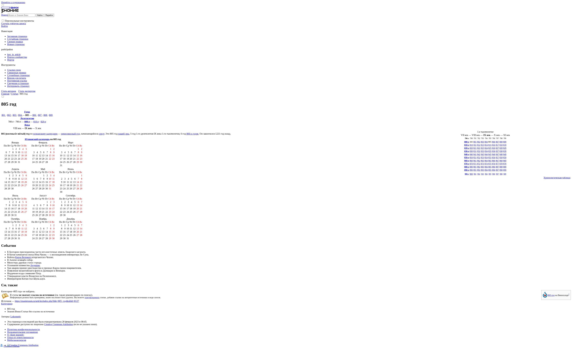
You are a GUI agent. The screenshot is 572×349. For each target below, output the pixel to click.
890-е (466, 170)
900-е (467, 174)
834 (486, 151)
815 (489, 145)
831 (475, 151)
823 (482, 148)
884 (486, 167)
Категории (6, 304)
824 (486, 148)
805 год (551, 295)
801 (4, 115)
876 (493, 164)
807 (40, 115)
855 (489, 157)
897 (497, 170)
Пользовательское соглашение (22, 332)
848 (501, 154)
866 (493, 160)
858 (501, 157)
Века (27, 125)
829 (504, 148)
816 (493, 145)
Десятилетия (27, 118)
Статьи (14, 94)
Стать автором (8, 91)
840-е (466, 154)
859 (504, 157)
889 (504, 167)
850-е (466, 157)
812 (478, 145)
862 (478, 160)
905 (490, 174)
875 (489, 164)
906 (493, 174)
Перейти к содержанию (13, 2)
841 (475, 154)
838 (501, 151)
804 (20, 115)
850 (471, 157)
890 (471, 170)
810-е (36, 121)
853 (482, 157)
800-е (27, 121)
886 (493, 167)
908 (501, 174)
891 (475, 170)
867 (497, 160)
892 (478, 170)
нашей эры (123, 133)
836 (493, 151)
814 (486, 145)
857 (497, 157)
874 (486, 164)
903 (482, 174)
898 (501, 170)
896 (493, 170)
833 (482, 151)
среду (101, 133)
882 (478, 167)
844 (486, 154)
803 (15, 115)
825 (489, 148)
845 (489, 154)
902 (478, 174)
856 (493, 157)
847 (497, 154)
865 (489, 160)
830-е (466, 151)
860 (471, 160)
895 (489, 170)
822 (478, 148)
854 (486, 157)
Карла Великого (23, 257)
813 (482, 145)
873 (482, 164)
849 (504, 154)
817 (497, 145)
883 (482, 167)
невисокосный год (70, 133)
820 (471, 148)
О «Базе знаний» (15, 335)
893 (482, 170)
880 (471, 167)
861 (475, 160)
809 (51, 115)
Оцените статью (11, 346)
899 (504, 170)
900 (471, 174)
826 (493, 148)
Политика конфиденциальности (23, 329)
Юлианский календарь (37, 139)
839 (504, 151)
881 (475, 167)
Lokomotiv (15, 316)
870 (471, 164)
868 (501, 160)
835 (489, 151)
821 (475, 148)
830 (471, 151)
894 (486, 170)
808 (45, 115)
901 (475, 174)
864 (486, 160)
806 (34, 115)
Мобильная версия (16, 340)
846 (493, 154)
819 (504, 145)
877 (497, 164)
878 (501, 164)
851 (475, 157)
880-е (466, 167)
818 (501, 145)
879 (504, 164)
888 (501, 167)
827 (497, 148)
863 (482, 160)
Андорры (35, 265)
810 (471, 145)
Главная (5, 94)
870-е (466, 164)
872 (478, 164)
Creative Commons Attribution (58, 324)
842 (478, 154)
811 (475, 145)
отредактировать (92, 297)
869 (504, 160)
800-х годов (192, 133)
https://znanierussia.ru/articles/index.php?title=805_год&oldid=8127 (47, 301)
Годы (27, 112)
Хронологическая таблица (557, 177)
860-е (466, 160)
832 (478, 151)
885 (489, 167)
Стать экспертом (26, 91)
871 (475, 164)
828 (501, 148)
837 (497, 151)
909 (504, 174)
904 (486, 174)
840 (471, 154)
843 (482, 154)
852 (478, 157)
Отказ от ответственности (20, 337)
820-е (43, 121)
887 (497, 167)
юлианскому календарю (45, 133)
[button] (3, 21)
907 (497, 174)
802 (9, 115)
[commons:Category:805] (545, 297)
